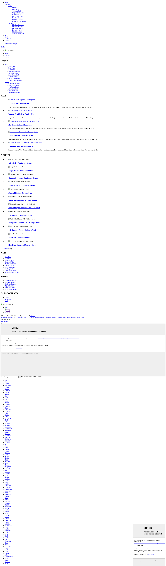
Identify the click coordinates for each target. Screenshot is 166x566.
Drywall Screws (17, 30)
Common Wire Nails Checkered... (21, 146)
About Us (8, 38)
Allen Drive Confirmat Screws (20, 163)
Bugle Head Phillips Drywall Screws (22, 200)
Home (6, 2)
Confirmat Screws (17, 28)
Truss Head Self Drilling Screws (20, 215)
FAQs (6, 37)
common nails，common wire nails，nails (21, 317)
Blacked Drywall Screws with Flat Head (24, 208)
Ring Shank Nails (17, 16)
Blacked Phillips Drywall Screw (20, 193)
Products (7, 4)
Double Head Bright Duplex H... (21, 114)
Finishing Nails (17, 14)
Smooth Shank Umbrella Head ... (21, 136)
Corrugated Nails (63, 317)
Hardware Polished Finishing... (20, 125)
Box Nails (15, 7)
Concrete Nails (16, 11)
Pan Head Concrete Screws (19, 237)
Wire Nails (4, 317)
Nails (10, 6)
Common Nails (9, 260)
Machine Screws (17, 32)
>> (8, 248)
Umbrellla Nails (39, 317)
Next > (4, 248)
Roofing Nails (16, 18)
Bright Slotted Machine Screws (20, 171)
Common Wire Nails (51, 317)
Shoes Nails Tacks (17, 19)
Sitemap (32, 316)
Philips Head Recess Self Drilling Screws (24, 223)
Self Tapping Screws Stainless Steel (22, 230)
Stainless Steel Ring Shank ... (19, 103)
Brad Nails (15, 9)
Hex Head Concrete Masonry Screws (22, 245)
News (6, 35)
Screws (10, 23)
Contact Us (8, 40)
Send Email (4, 321)
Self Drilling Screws (18, 33)
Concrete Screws (17, 26)
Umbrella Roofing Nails (76, 317)
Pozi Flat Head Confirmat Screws (21, 185)
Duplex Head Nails (18, 13)
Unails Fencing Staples (19, 21)
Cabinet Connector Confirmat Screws (23, 178)
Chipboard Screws (18, 25)
